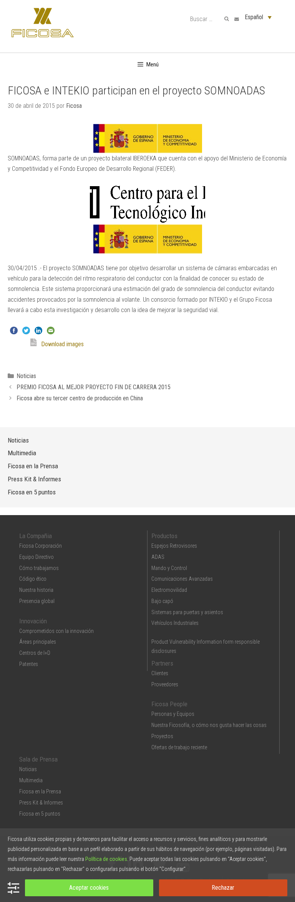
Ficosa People (169, 704)
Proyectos (162, 736)
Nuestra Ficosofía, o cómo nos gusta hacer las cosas (209, 725)
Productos (164, 536)
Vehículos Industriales (175, 623)
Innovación (33, 621)
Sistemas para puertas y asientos (187, 612)
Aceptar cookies (89, 887)
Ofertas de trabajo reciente (179, 747)
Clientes (159, 673)
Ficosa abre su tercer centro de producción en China (80, 398)
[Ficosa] (43, 22)
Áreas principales (37, 642)
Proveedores (164, 684)
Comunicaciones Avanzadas (182, 579)
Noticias (26, 376)
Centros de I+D (34, 653)
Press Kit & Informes (34, 479)
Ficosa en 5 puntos (32, 492)
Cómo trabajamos (39, 568)
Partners (162, 663)
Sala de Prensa (38, 759)
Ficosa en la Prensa (33, 466)
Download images (62, 344)
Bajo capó (162, 601)
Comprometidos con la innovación (56, 631)
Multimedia (22, 453)
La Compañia (35, 536)
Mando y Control (169, 568)
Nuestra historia (36, 590)
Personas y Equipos (172, 714)
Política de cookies (106, 859)
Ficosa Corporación (40, 546)
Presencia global (37, 601)
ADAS (157, 557)
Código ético (32, 579)
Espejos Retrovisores (174, 546)
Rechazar (223, 887)
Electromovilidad (169, 590)
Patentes (28, 664)
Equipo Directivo (36, 557)
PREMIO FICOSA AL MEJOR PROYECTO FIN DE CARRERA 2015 (94, 387)
